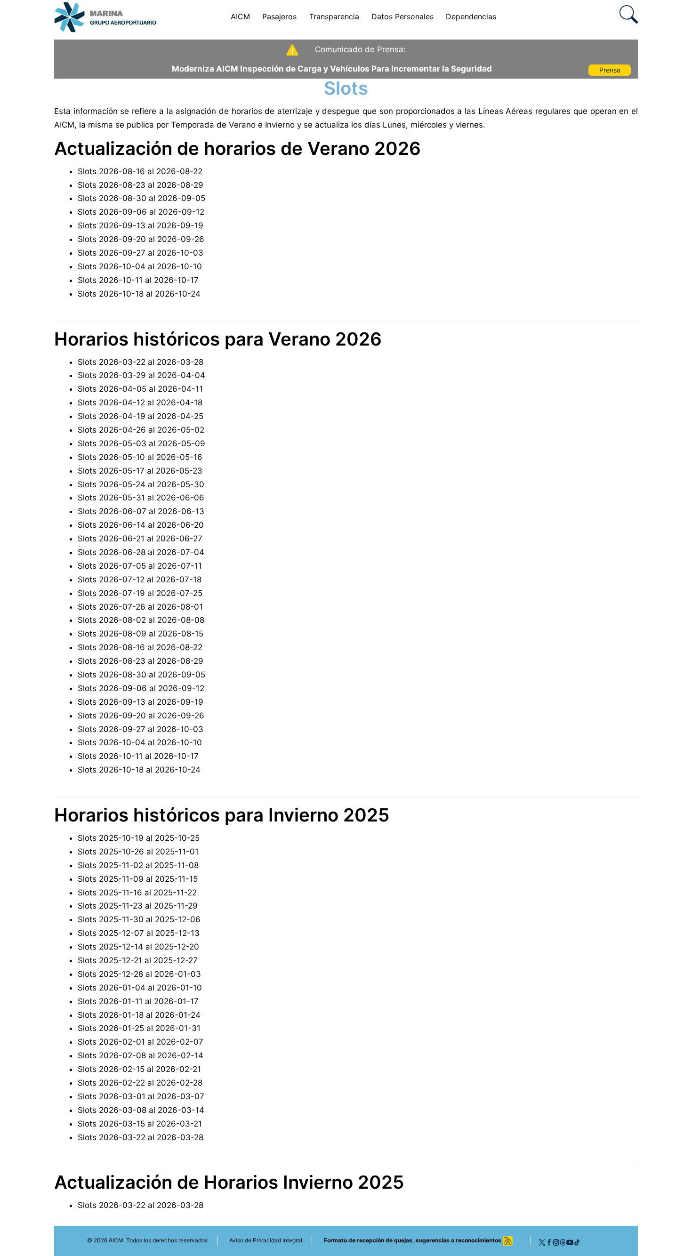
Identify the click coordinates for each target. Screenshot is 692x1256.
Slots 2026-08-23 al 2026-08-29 (140, 185)
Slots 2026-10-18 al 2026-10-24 (139, 293)
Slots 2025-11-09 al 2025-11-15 (138, 879)
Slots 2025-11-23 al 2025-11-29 (138, 905)
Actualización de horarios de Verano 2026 (237, 148)
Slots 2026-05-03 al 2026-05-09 (141, 443)
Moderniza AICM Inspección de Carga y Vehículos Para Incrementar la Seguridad (332, 68)
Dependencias (471, 16)
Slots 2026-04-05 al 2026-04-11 (140, 389)
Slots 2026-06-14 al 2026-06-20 (141, 525)
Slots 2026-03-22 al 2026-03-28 (140, 362)
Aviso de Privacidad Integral (265, 1240)
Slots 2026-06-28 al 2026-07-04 (141, 552)
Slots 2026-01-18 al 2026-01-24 (139, 1015)
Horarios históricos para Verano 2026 (218, 339)
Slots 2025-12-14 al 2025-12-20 (138, 946)
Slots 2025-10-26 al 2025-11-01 (138, 851)
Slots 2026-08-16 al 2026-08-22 (140, 171)
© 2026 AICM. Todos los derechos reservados (147, 1240)
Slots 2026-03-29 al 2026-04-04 (141, 375)
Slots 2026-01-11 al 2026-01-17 (138, 1001)
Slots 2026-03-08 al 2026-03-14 (141, 1110)
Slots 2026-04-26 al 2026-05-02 (141, 430)
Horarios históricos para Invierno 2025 (221, 815)
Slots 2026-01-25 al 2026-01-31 (139, 1028)
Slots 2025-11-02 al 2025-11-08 (138, 865)
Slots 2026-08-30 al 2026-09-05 (141, 198)
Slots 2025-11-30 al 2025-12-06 (139, 919)
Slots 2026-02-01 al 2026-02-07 (140, 1042)
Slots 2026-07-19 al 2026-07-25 (140, 593)
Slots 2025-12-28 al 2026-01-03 (139, 974)
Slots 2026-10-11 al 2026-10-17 (138, 280)
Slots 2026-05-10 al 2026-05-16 (140, 457)
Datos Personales (402, 16)
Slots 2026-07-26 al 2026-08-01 (140, 607)
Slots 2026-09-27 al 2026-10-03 (140, 253)
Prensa (609, 70)
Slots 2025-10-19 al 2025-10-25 (139, 838)
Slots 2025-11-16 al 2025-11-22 (137, 892)
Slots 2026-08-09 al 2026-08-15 (140, 633)
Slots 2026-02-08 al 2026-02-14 (140, 1055)
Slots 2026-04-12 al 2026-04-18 (140, 402)
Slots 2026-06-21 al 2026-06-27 (140, 538)
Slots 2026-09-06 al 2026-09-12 (141, 212)
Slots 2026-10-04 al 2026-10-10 (140, 266)
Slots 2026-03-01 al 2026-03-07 (141, 1096)
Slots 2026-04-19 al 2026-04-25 (140, 416)
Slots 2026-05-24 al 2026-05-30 (141, 484)
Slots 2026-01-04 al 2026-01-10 (140, 987)
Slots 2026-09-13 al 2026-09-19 (140, 225)
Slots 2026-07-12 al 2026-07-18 (139, 579)
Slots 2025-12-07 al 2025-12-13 (139, 933)
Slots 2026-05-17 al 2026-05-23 (140, 470)
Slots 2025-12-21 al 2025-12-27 (138, 960)
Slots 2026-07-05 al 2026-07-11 (140, 566)
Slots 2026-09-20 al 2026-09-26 (141, 239)
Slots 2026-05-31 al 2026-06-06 (141, 497)
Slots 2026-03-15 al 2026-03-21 (140, 1123)
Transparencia (334, 16)
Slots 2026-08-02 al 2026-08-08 (141, 620)
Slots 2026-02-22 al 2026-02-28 (140, 1082)
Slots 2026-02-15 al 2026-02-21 (139, 1069)
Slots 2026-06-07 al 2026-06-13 (141, 511)
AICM (240, 16)
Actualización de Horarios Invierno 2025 (229, 1182)
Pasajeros (279, 16)
